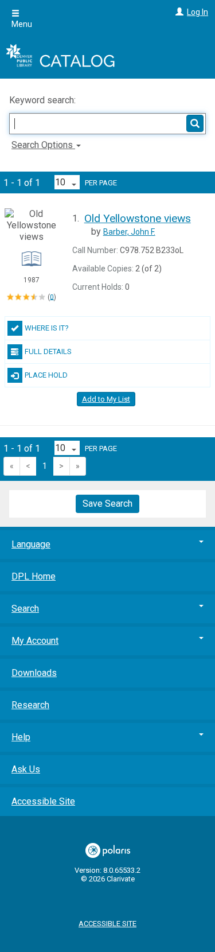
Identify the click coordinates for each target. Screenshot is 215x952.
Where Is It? (47, 328)
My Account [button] (34, 640)
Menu (21, 24)
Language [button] (30, 544)
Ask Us (25, 769)
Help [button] (20, 737)
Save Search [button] (107, 503)
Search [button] (25, 608)
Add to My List (106, 399)
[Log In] (178, 12)
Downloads (34, 672)
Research (30, 705)
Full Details (48, 351)
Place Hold (46, 375)
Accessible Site (43, 801)
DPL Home (33, 576)
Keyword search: (43, 100)
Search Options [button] (43, 144)
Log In (197, 12)
